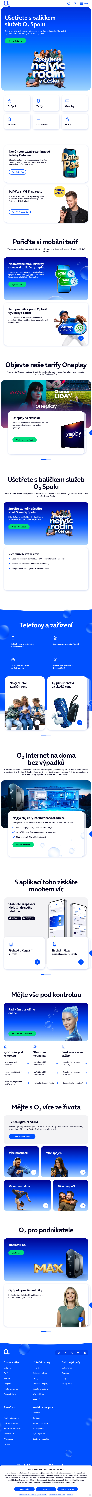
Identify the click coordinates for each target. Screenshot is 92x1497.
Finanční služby (10, 1394)
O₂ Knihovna (67, 1367)
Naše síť (36, 1399)
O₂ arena (65, 1373)
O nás (6, 1412)
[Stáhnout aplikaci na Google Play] (28, 918)
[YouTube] (78, 1352)
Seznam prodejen (40, 1423)
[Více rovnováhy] (27, 1195)
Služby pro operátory (42, 1439)
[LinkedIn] (84, 1352)
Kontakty (36, 1418)
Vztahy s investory (11, 1418)
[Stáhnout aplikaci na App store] (14, 918)
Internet (7, 1378)
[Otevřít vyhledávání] (68, 3)
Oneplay (7, 1383)
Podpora (36, 1412)
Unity (64, 1378)
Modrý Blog (67, 1383)
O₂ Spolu (7, 1367)
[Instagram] (58, 1352)
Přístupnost (8, 1439)
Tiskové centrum (11, 1423)
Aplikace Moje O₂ (40, 1373)
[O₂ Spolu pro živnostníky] (46, 1305)
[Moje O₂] (75, 3)
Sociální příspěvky (40, 1388)
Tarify (6, 1373)
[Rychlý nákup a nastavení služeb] (67, 953)
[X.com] (71, 1352)
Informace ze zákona (12, 1428)
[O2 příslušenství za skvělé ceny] (67, 703)
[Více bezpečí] (70, 1195)
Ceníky (35, 1378)
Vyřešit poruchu (39, 1433)
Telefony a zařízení (12, 1388)
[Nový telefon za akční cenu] (25, 703)
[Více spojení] (64, 1161)
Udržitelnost (9, 1433)
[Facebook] (65, 1352)
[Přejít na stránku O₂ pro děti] (46, 324)
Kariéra (7, 1444)
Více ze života (38, 1394)
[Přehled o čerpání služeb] (24, 953)
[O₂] (7, 4)
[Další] (89, 432)
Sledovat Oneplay (40, 1383)
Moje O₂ (36, 1367)
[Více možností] (21, 1161)
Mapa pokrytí (38, 1428)
